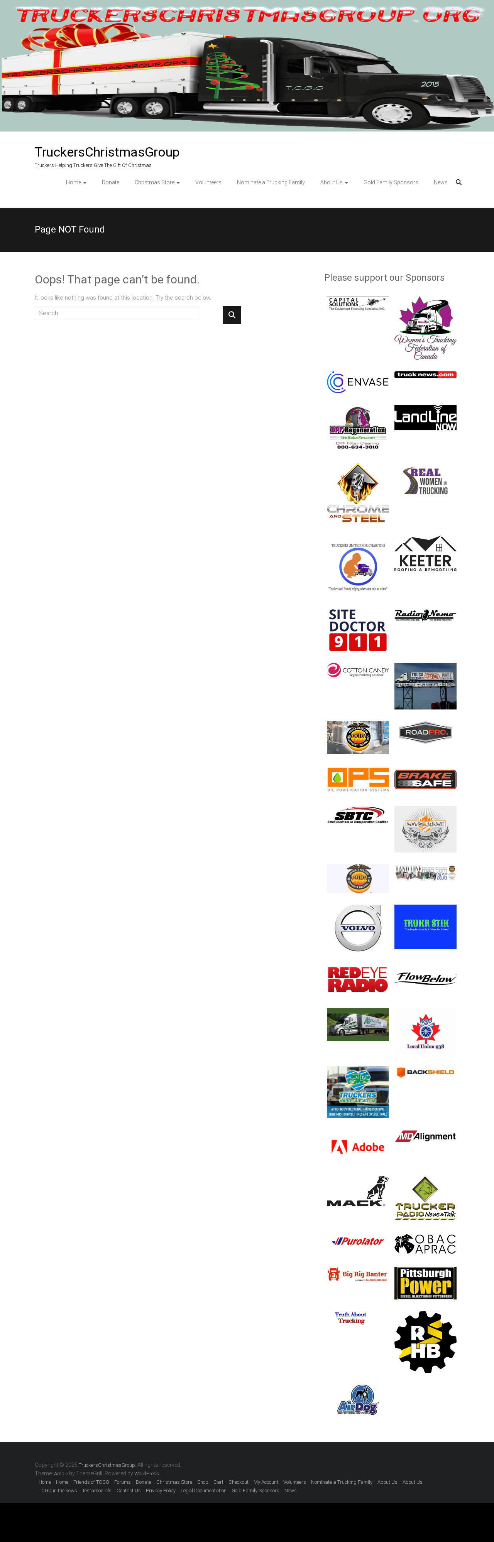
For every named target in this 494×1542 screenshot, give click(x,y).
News (441, 182)
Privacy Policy (161, 1490)
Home (73, 182)
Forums (122, 1482)
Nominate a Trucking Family (271, 182)
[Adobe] (358, 1133)
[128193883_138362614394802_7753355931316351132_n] (358, 409)
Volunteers (208, 182)
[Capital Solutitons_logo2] (358, 300)
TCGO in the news (58, 1490)
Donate (110, 182)
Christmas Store (154, 182)
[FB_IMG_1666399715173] (425, 466)
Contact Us (129, 1490)
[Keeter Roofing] (425, 539)
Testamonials (97, 1490)
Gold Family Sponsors (391, 182)
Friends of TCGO (91, 1482)
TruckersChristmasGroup (107, 152)
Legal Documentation (204, 1490)
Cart (218, 1482)
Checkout (238, 1482)
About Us (331, 182)
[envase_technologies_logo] (358, 375)
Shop (202, 1482)
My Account (266, 1482)
